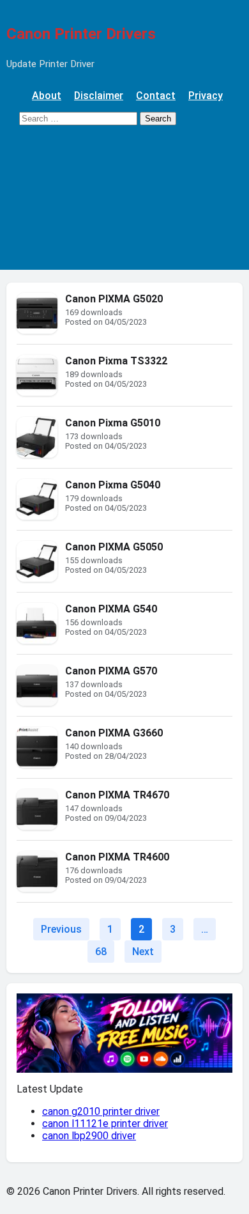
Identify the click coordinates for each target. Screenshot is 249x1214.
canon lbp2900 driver (89, 1136)
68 (101, 952)
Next (143, 952)
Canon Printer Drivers (81, 34)
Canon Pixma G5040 (112, 485)
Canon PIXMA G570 (111, 671)
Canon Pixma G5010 (112, 423)
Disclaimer (98, 95)
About (46, 95)
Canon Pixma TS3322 (116, 361)
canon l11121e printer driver (105, 1123)
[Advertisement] (124, 204)
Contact (156, 95)
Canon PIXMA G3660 (114, 733)
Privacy (205, 95)
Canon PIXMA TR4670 (117, 795)
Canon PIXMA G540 (111, 609)
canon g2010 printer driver (101, 1111)
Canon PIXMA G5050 (114, 547)
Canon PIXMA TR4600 (117, 857)
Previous (61, 929)
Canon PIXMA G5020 (114, 299)
